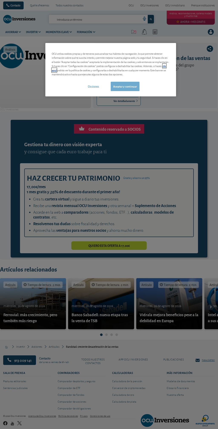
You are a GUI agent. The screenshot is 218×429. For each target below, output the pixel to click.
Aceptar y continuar (125, 86)
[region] (110, 69)
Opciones (93, 86)
